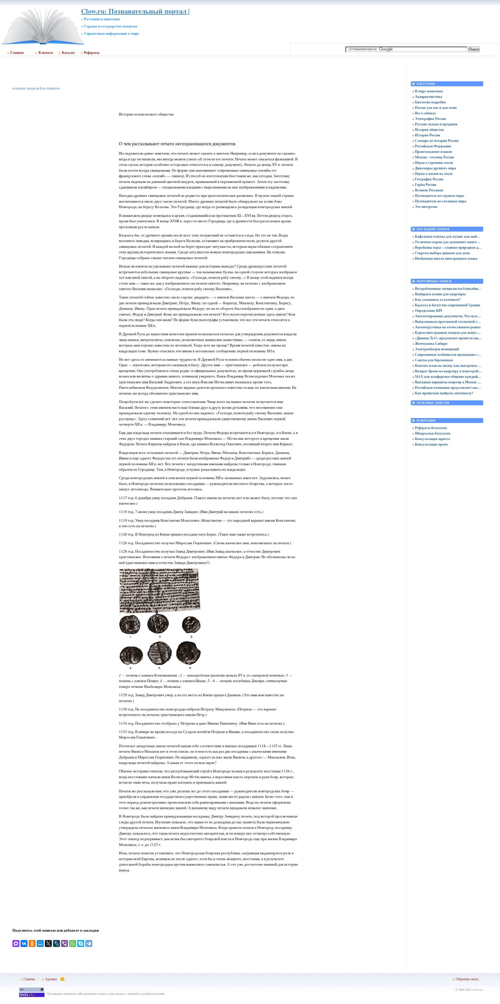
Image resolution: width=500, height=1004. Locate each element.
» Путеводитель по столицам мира (439, 201)
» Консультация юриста (431, 438)
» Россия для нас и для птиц (434, 107)
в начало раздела (25, 88)
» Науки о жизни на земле (432, 173)
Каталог (68, 53)
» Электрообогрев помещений (435, 349)
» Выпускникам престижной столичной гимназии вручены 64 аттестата (447, 321)
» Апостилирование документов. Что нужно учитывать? (447, 316)
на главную (51, 88)
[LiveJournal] (56, 943)
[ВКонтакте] (24, 943)
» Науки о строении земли (432, 162)
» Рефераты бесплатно (429, 427)
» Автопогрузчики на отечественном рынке (446, 327)
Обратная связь (467, 978)
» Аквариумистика (427, 96)
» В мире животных (427, 91)
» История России (426, 135)
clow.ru (477, 989)
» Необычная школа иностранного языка (444, 258)
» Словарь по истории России (435, 140)
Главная (17, 53)
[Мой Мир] (40, 943)
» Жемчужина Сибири (429, 343)
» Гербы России (424, 184)
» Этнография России (429, 118)
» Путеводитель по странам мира (438, 195)
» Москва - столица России (433, 157)
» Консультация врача (430, 444)
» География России (427, 179)
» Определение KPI (427, 310)
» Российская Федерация (431, 146)
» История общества (428, 129)
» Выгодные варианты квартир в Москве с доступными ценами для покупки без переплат (447, 382)
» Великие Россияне (427, 190)
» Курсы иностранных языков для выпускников (447, 332)
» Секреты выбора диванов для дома (441, 252)
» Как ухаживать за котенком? (436, 299)
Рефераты (91, 53)
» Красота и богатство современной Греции (446, 305)
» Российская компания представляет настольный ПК (447, 387)
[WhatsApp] (72, 943)
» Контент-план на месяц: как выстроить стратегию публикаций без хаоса (447, 365)
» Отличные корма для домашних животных (447, 241)
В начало (45, 53)
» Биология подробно (429, 102)
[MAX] (15, 943)
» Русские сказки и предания (434, 124)
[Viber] (64, 943)
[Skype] (80, 943)
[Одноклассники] (32, 943)
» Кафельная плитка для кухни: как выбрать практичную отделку (447, 236)
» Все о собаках (424, 113)
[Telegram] (88, 943)
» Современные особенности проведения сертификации (447, 354)
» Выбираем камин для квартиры (439, 294)
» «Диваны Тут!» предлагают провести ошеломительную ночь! (447, 338)
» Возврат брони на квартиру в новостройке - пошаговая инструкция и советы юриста (447, 371)
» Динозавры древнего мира (434, 168)
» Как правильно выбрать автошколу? (442, 393)
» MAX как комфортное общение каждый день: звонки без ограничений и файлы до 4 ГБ (447, 376)
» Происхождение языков (432, 151)
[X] (48, 943)
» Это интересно (425, 206)
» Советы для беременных (432, 360)
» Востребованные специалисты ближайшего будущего (447, 288)
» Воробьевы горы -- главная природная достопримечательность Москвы (447, 247)
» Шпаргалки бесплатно (431, 433)
